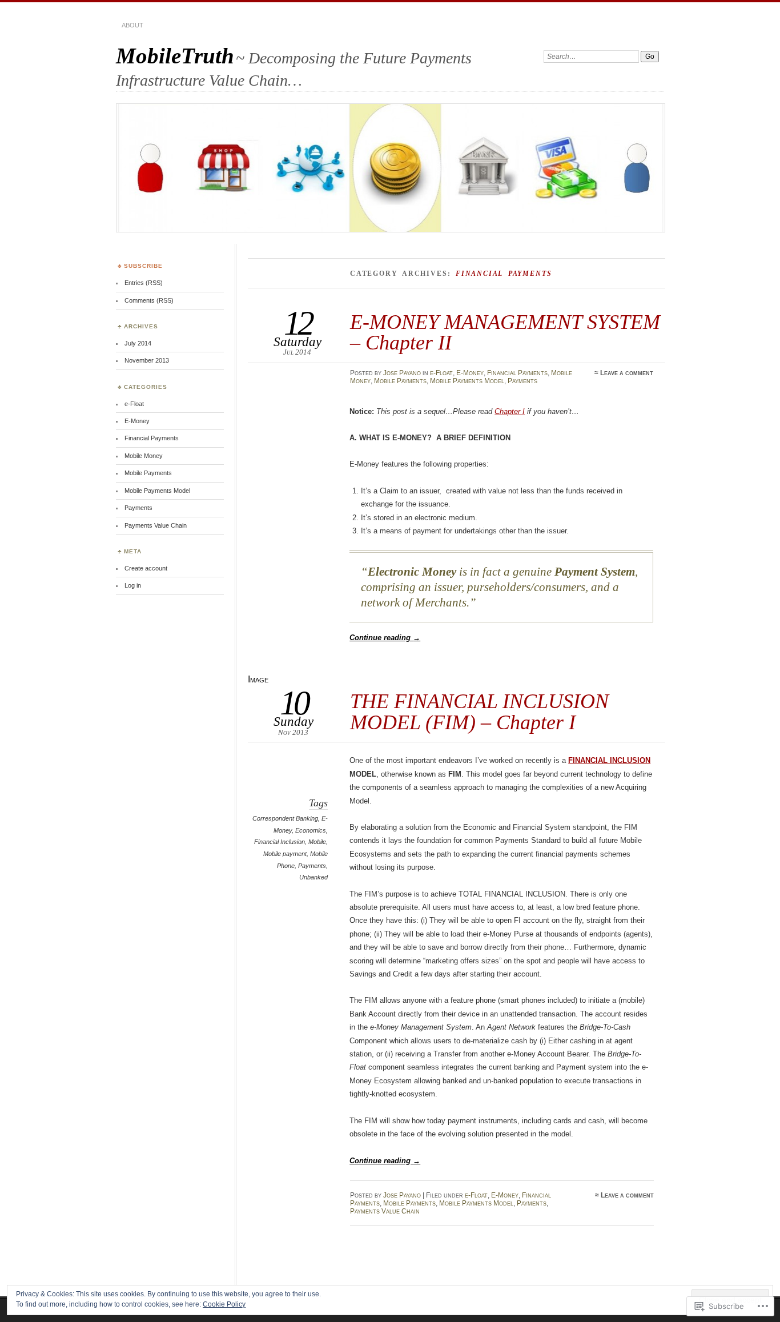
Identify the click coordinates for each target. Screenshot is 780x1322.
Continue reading (384, 637)
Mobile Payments (400, 381)
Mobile (317, 841)
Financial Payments (517, 373)
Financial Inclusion (279, 841)
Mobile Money (143, 455)
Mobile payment (285, 853)
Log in (132, 585)
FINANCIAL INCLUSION (609, 760)
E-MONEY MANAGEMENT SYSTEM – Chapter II (505, 332)
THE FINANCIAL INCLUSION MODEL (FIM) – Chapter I (479, 711)
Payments (522, 381)
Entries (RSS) (143, 282)
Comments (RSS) (149, 300)
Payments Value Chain (385, 1211)
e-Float (441, 373)
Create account (145, 568)
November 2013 (146, 360)
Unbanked (313, 877)
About (132, 25)
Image (258, 679)
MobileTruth (175, 55)
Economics (310, 830)
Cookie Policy (224, 1304)
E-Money (470, 373)
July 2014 (137, 343)
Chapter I (509, 411)
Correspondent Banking (285, 818)
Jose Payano (402, 373)
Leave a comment (626, 373)
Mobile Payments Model (467, 381)
